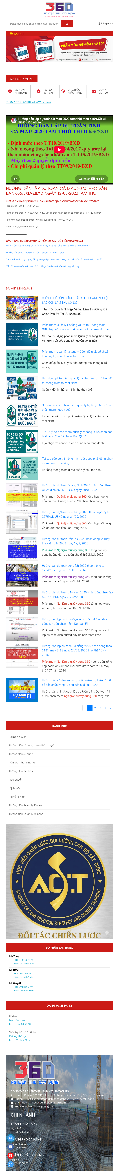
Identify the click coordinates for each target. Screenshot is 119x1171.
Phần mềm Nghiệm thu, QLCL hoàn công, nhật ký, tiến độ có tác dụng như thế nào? (48, 245)
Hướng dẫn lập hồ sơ (21, 771)
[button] (58, 59)
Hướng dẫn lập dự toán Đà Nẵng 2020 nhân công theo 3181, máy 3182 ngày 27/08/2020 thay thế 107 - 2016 (77, 650)
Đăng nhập (106, 23)
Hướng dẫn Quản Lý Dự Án (25, 805)
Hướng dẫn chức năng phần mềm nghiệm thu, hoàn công (35, 252)
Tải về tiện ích (17, 796)
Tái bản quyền (17, 736)
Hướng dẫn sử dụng (21, 754)
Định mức (15, 788)
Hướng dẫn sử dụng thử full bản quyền (32, 745)
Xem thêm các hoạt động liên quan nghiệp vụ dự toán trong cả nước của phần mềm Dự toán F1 (54, 259)
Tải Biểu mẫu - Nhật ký (22, 762)
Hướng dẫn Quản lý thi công (26, 813)
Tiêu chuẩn (15, 779)
